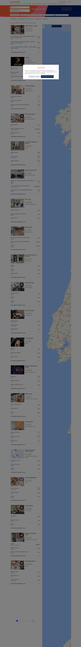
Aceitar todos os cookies (47, 76)
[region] (41, 72)
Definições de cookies (34, 76)
